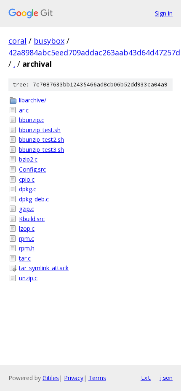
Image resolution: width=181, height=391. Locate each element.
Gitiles (51, 378)
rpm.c (26, 238)
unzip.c (28, 278)
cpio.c (27, 179)
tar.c (25, 258)
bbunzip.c (31, 120)
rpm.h (27, 248)
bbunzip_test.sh (40, 130)
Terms (97, 378)
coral (17, 41)
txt (146, 377)
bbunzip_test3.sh (41, 150)
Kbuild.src (32, 219)
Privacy (73, 378)
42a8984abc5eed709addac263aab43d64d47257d (94, 52)
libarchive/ (32, 100)
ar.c (24, 110)
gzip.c (26, 209)
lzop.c (27, 228)
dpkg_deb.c (34, 199)
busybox (49, 41)
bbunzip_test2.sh (41, 139)
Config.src (32, 169)
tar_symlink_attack (44, 268)
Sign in (164, 13)
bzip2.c (28, 159)
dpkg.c (27, 189)
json (166, 377)
